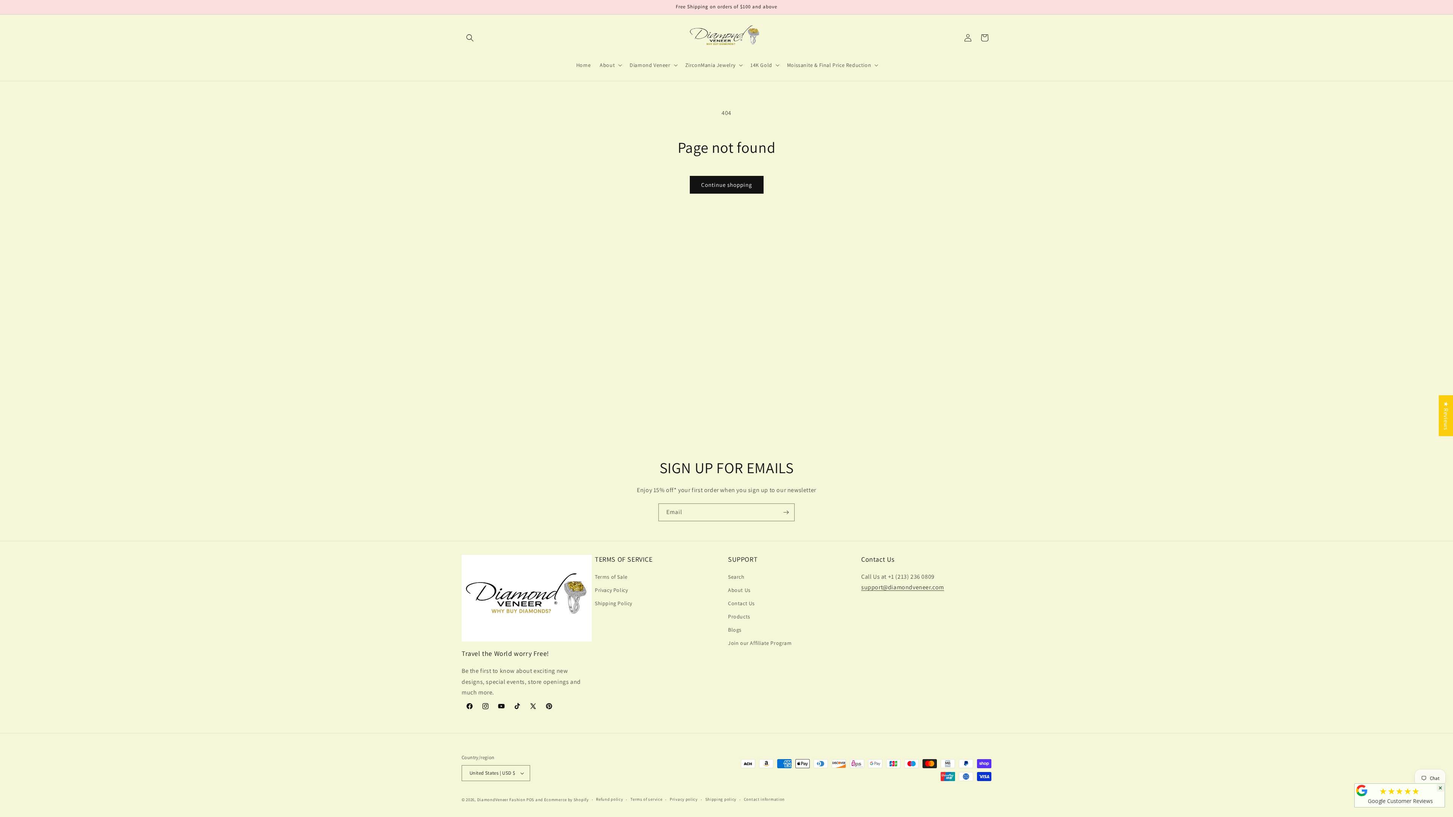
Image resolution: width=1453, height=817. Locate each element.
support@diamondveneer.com (902, 587)
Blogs (735, 629)
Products (739, 616)
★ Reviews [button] (1446, 415)
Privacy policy (684, 799)
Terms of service (646, 799)
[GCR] (1362, 790)
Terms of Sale (611, 576)
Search (736, 576)
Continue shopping (726, 184)
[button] (470, 38)
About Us (739, 590)
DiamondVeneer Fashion (501, 799)
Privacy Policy (611, 590)
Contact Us (741, 603)
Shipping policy (721, 799)
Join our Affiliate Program (760, 643)
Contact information (764, 799)
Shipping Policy (613, 603)
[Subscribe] (786, 512)
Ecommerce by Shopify (566, 799)
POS (530, 799)
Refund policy (609, 799)
